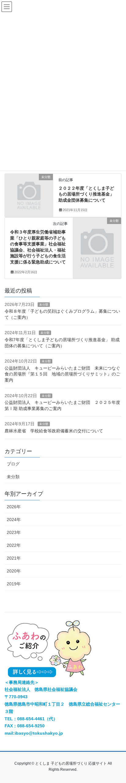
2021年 (14, 558)
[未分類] (29, 188)
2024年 (14, 519)
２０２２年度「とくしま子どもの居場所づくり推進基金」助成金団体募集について (86, 194)
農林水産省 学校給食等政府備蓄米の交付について (54, 430)
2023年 (14, 532)
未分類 (43, 304)
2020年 (14, 571)
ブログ (13, 463)
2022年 (14, 545)
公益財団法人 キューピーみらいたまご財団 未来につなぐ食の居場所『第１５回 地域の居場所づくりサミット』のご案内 (62, 374)
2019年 (14, 583)
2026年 (14, 506)
